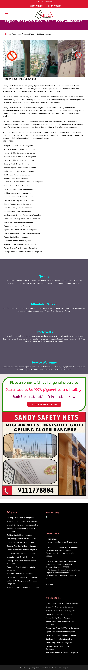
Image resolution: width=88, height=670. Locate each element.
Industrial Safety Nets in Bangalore (17, 211)
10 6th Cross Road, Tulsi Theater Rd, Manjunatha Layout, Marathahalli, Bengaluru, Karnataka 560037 (61, 564)
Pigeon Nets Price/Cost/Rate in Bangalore (20, 230)
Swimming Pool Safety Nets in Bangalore (20, 244)
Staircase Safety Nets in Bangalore (17, 241)
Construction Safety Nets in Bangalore (19, 200)
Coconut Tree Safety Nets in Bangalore (19, 197)
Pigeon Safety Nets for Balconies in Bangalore (22, 233)
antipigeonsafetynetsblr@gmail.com (62, 542)
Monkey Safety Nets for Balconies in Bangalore (22, 215)
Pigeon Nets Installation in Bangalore (18, 222)
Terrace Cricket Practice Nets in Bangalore (20, 248)
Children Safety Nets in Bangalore (17, 193)
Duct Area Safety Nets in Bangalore (18, 208)
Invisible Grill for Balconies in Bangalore (19, 153)
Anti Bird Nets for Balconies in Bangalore (20, 149)
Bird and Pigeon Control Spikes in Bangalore (21, 167)
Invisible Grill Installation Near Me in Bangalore (24, 182)
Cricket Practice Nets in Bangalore (17, 204)
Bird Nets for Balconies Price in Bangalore (20, 171)
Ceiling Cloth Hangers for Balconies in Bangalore (23, 252)
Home (7, 34)
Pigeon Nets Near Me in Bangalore (17, 226)
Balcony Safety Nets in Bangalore (17, 164)
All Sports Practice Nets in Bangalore (18, 145)
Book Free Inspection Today (44, 2)
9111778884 (53, 539)
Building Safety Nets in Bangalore (17, 186)
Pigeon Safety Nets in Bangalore (17, 237)
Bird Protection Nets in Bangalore (17, 178)
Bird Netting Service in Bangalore (17, 175)
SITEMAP (49, 584)
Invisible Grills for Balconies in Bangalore (20, 156)
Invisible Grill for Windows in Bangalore (19, 160)
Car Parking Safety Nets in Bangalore (18, 189)
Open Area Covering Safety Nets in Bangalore (22, 219)
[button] (6, 14)
